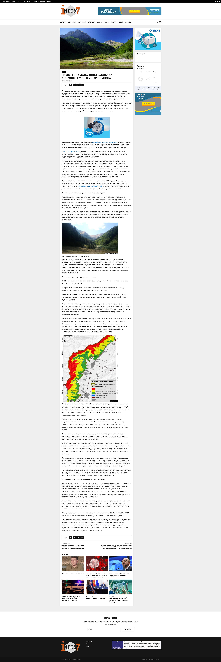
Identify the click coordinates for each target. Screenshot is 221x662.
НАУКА (114, 22)
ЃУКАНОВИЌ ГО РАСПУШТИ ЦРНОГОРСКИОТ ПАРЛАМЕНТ (73, 547)
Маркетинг (42, 1)
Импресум (36, 1)
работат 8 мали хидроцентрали (90, 186)
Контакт (49, 1)
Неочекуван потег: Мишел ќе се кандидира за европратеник (119, 574)
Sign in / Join (27, 1)
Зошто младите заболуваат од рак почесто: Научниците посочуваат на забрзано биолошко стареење (96, 575)
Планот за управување (70, 151)
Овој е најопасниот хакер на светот (72, 573)
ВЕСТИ (62, 22)
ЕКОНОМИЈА (72, 22)
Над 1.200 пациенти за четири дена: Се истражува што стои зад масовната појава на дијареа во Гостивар (120, 599)
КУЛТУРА (99, 22)
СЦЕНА (120, 22)
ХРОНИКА (91, 22)
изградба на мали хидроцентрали (104, 142)
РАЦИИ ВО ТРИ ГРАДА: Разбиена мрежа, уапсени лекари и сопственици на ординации (72, 598)
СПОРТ (107, 22)
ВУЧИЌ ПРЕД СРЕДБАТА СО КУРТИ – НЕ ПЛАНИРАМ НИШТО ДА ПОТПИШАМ (116, 547)
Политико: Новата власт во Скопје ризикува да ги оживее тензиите (96, 597)
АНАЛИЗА (81, 22)
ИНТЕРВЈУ (128, 22)
